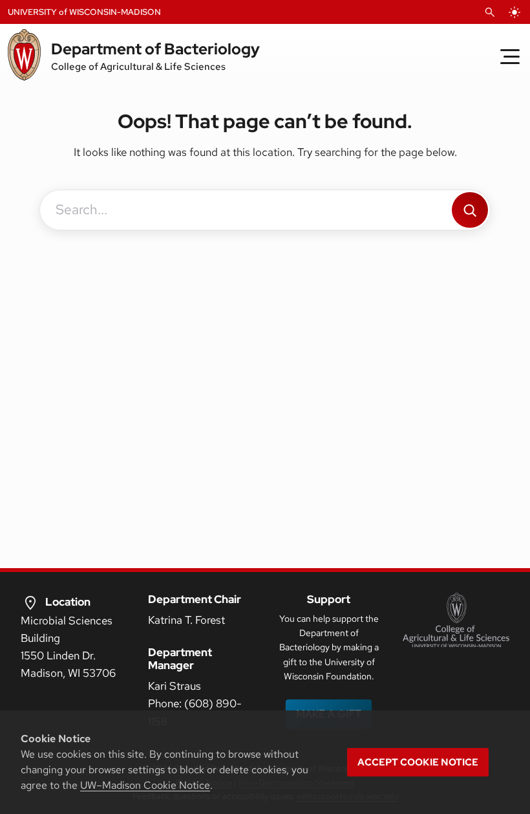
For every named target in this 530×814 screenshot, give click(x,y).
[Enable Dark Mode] (514, 12)
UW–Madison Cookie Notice (145, 785)
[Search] (470, 210)
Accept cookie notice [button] (417, 762)
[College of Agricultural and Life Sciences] (456, 620)
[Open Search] (489, 12)
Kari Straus (174, 686)
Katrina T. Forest (186, 620)
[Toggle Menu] (510, 56)
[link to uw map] (30, 602)
